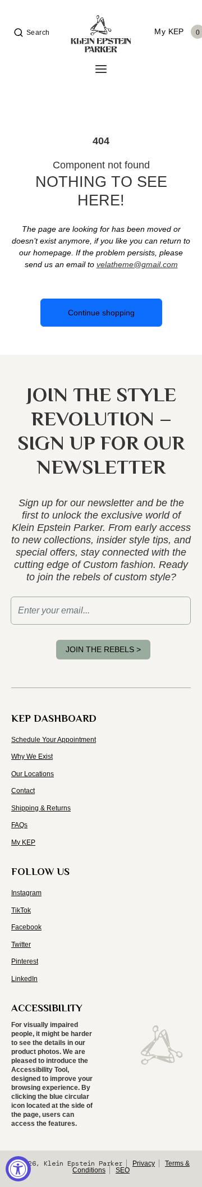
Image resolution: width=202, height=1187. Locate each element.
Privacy (143, 1163)
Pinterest (24, 961)
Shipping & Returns (41, 808)
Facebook (26, 927)
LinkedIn (24, 979)
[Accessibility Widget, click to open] (18, 1168)
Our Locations (32, 774)
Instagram (26, 893)
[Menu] (101, 70)
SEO (123, 1170)
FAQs (19, 825)
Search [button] (38, 32)
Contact (23, 791)
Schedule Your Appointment (53, 740)
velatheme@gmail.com (137, 264)
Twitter (21, 944)
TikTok (21, 910)
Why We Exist (32, 756)
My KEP (23, 842)
